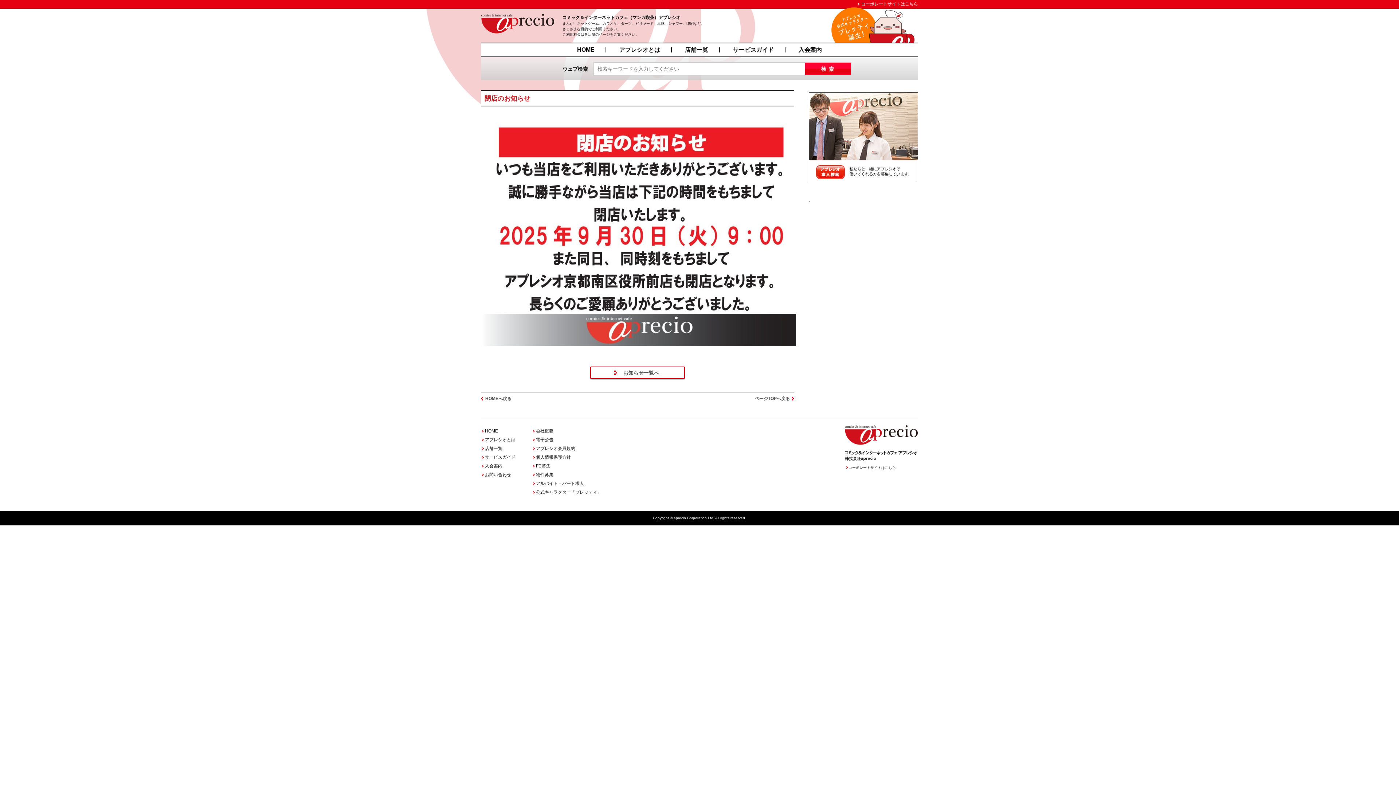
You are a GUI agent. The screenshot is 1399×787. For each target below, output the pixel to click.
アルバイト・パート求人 (560, 483)
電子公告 (544, 439)
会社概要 (544, 431)
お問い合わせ (498, 474)
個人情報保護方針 (553, 457)
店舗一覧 (696, 50)
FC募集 (543, 466)
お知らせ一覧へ (641, 373)
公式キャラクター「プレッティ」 (568, 492)
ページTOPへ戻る (772, 398)
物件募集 (544, 474)
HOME (586, 50)
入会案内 (810, 50)
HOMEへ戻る (498, 398)
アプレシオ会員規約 (555, 448)
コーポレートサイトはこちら (889, 4)
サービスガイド (753, 50)
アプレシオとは (639, 50)
